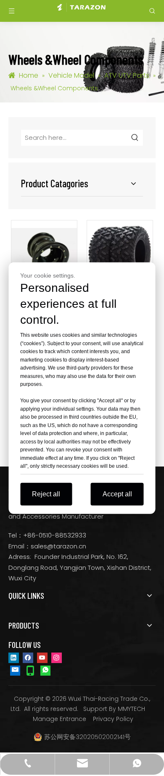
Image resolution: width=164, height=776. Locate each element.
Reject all (46, 493)
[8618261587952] (45, 670)
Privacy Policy (113, 719)
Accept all (117, 493)
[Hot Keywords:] (135, 137)
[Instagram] (56, 657)
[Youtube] (42, 657)
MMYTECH (131, 709)
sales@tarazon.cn (58, 546)
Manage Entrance (59, 719)
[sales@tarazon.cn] (15, 670)
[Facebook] (28, 657)
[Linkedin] (13, 657)
